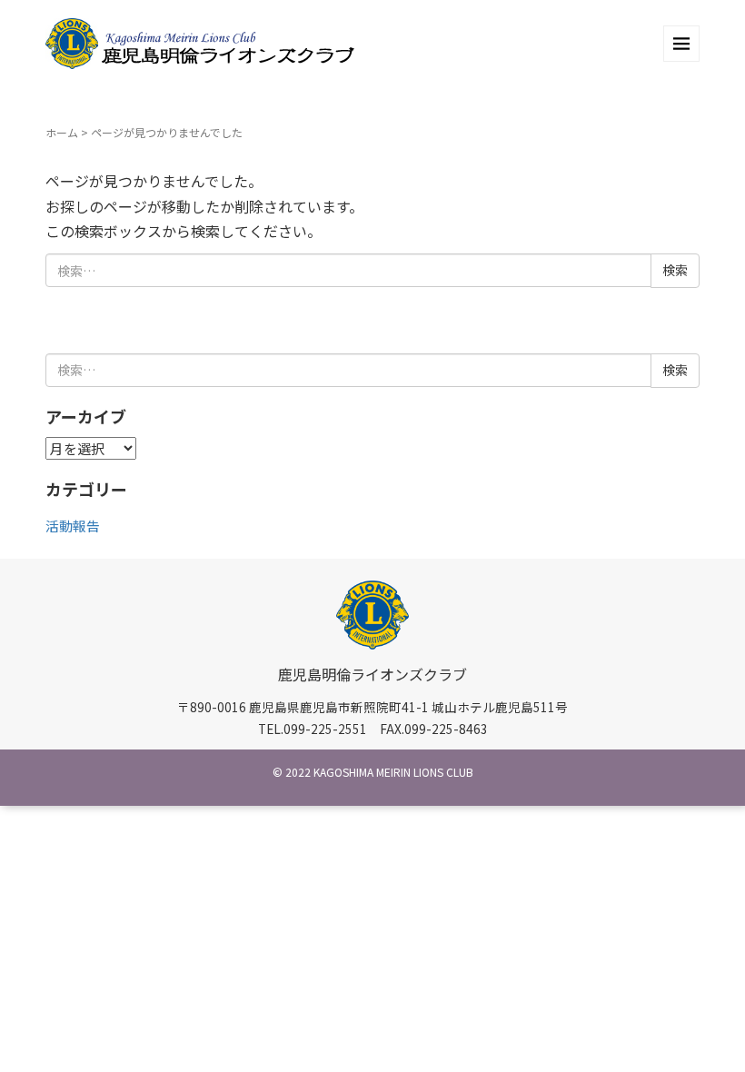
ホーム (61, 132)
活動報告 (72, 525)
